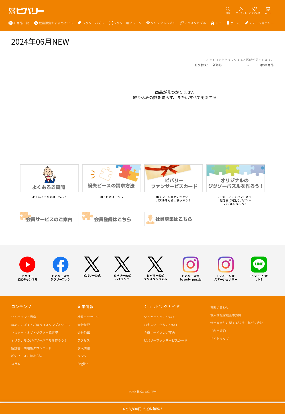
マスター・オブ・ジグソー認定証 (34, 332)
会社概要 (83, 324)
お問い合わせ (219, 307)
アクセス (83, 340)
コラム (15, 363)
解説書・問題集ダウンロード (31, 348)
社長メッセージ (88, 316)
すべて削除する (203, 97)
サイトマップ (219, 338)
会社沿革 (83, 332)
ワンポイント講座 (23, 316)
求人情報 (83, 348)
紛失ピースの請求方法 (26, 356)
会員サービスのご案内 (159, 332)
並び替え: (201, 65)
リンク (82, 356)
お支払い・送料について (161, 324)
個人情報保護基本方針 (225, 315)
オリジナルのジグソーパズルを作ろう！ (39, 340)
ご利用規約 (218, 330)
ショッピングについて (159, 316)
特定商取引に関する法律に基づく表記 (236, 322)
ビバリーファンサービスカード (165, 340)
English (82, 363)
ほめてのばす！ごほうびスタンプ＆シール (40, 324)
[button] (91, 23)
